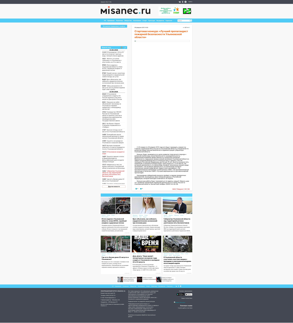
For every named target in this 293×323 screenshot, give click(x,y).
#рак (140, 216)
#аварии (165, 255)
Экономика (137, 20)
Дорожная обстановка (169, 253)
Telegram (180, 189)
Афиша (134, 253)
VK (185, 189)
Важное (165, 215)
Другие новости (114, 186)
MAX (174, 189)
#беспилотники (167, 216)
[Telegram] (185, 2)
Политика (119, 20)
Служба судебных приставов (185, 308)
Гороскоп (169, 20)
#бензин (103, 255)
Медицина (135, 215)
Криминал (111, 20)
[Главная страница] (125, 9)
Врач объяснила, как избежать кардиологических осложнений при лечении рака (145, 221)
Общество (128, 20)
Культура (151, 20)
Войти (190, 1)
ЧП (105, 20)
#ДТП (170, 255)
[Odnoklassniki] (182, 2)
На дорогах (160, 20)
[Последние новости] (121, 48)
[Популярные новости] (125, 48)
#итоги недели (105, 216)
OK (189, 189)
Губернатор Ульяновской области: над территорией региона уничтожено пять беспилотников (177, 221)
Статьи (113, 215)
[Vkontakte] (180, 2)
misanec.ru (104, 305)
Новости (104, 215)
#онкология (135, 216)
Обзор (108, 215)
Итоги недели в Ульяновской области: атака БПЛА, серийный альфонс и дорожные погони (114, 221)
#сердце (145, 216)
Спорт (145, 20)
